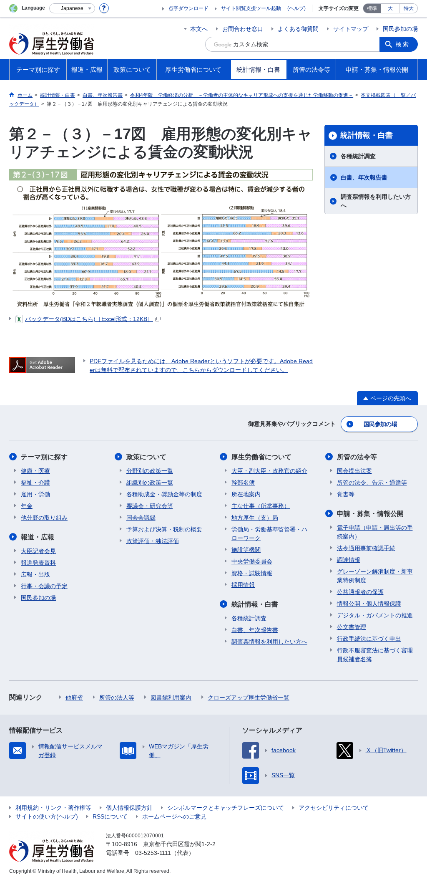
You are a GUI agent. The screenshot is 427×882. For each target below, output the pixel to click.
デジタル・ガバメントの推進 (375, 615)
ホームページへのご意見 (174, 816)
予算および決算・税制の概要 (164, 529)
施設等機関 (246, 549)
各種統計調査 (358, 156)
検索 (403, 44)
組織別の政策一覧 (149, 482)
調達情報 (348, 559)
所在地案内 (246, 494)
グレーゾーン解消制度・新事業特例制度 (375, 576)
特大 (409, 8)
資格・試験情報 (251, 573)
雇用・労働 (35, 494)
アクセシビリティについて (334, 807)
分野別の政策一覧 (149, 471)
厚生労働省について (261, 456)
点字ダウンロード (188, 8)
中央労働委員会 (251, 561)
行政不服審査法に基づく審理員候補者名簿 (375, 654)
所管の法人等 (116, 697)
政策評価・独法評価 (152, 541)
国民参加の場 (400, 29)
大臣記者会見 (38, 551)
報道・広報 (37, 537)
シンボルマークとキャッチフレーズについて (225, 807)
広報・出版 (35, 574)
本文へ (199, 29)
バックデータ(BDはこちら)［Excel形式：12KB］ (89, 319)
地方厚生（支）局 (254, 517)
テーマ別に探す (44, 456)
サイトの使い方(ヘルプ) (46, 816)
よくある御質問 (298, 29)
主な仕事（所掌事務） (260, 506)
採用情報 (243, 584)
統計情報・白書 (366, 135)
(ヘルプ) (296, 8)
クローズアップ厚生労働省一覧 (248, 697)
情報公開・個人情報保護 (369, 603)
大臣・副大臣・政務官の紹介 (269, 471)
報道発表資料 (38, 562)
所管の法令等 (357, 456)
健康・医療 (35, 471)
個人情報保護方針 (129, 807)
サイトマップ (350, 29)
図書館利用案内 (171, 697)
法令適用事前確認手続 (366, 548)
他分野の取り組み (44, 517)
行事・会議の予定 (44, 586)
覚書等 (345, 494)
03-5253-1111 (153, 852)
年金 (27, 506)
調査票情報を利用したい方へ (376, 201)
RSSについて (110, 816)
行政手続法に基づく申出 (369, 638)
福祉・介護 (35, 482)
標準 (372, 8)
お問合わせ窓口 (242, 29)
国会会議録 (141, 517)
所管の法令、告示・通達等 (372, 482)
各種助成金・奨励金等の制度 (164, 494)
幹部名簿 (243, 482)
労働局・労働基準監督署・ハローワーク (269, 533)
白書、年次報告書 (364, 177)
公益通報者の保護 (360, 592)
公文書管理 (351, 627)
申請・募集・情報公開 (370, 513)
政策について (146, 456)
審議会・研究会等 (149, 506)
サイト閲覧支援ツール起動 (251, 8)
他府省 (74, 697)
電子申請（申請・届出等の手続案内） (375, 532)
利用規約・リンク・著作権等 (53, 807)
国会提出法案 (354, 471)
